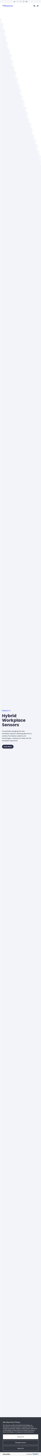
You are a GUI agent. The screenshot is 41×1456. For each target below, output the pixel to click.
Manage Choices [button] (20, 1442)
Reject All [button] (20, 1448)
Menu (38, 5)
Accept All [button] (20, 1437)
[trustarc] (35, 1454)
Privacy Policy (6, 1454)
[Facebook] (20, 1)
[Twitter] (17, 1)
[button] (34, 6)
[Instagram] (23, 1)
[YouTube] (26, 1)
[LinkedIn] (14, 1)
